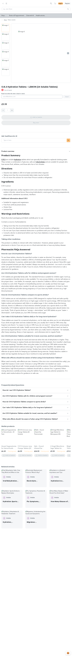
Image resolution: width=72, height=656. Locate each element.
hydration (17, 159)
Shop (3, 15)
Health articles (40, 15)
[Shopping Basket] (55, 3)
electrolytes (40, 162)
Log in (60, 3)
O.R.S (3, 159)
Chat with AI (30, 15)
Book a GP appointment (16, 15)
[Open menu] (6, 3)
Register (67, 3)
